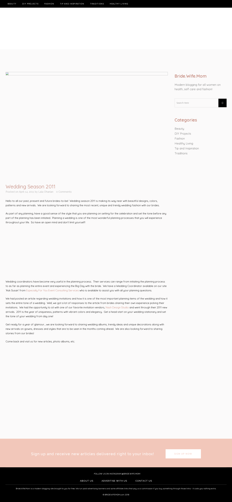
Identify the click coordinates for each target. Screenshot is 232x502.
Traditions (181, 153)
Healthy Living (184, 143)
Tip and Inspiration (187, 148)
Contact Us (143, 481)
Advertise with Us (114, 481)
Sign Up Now (183, 453)
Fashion (180, 138)
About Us (86, 481)
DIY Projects (183, 133)
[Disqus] (87, 390)
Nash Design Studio (117, 307)
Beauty (179, 128)
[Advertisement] (87, 252)
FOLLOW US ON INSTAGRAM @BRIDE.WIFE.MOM (116, 474)
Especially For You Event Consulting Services (52, 290)
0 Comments (64, 191)
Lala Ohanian (45, 191)
